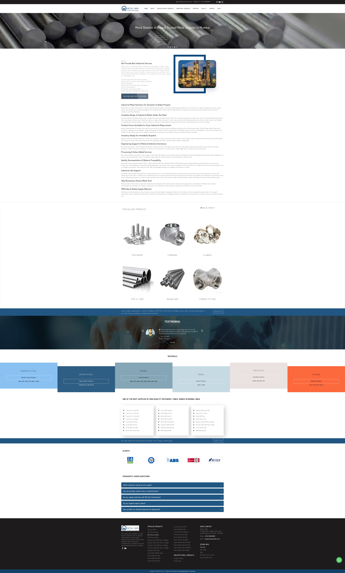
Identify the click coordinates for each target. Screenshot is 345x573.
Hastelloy (258, 370)
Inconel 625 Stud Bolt (180, 527)
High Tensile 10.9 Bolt (176, 329)
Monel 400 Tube (200, 416)
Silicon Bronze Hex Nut (180, 537)
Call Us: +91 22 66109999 (203, 1)
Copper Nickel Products (86, 381)
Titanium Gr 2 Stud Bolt (132, 416)
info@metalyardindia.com (185, 1)
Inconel (144, 371)
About (152, 8)
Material (196, 8)
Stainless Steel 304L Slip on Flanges (158, 542)
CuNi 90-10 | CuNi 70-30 (86, 385)
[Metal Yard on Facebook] (217, 2)
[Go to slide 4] (175, 47)
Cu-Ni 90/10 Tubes (201, 427)
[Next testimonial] (202, 336)
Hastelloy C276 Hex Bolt (167, 424)
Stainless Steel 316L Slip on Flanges (158, 548)
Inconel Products (144, 377)
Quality (204, 8)
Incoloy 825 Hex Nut (131, 424)
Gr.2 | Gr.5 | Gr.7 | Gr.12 (316, 385)
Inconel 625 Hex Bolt (154, 561)
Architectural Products (165, 8)
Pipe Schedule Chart (206, 557)
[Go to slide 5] (177, 47)
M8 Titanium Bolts (153, 537)
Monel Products (201, 381)
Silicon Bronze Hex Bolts (132, 430)
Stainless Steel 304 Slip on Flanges (158, 540)
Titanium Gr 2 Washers (132, 419)
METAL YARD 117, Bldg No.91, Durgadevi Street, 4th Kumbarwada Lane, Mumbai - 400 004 (211, 531)
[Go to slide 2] (170, 47)
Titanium (316, 374)
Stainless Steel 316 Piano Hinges (205, 422)
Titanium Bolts (152, 529)
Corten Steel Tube (201, 419)
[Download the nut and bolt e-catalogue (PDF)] (222, 2)
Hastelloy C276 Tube (154, 550)
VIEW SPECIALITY (161, 37)
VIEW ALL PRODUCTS (208, 208)
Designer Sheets (178, 558)
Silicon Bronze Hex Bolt (181, 534)
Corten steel (177, 561)
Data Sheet (203, 550)
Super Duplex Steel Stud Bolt (182, 547)
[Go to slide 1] (168, 47)
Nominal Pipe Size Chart (207, 555)
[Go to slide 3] (172, 47)
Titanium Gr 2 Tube (201, 413)
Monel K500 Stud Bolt (154, 558)
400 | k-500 (201, 385)
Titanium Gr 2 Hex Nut (132, 413)
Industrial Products (183, 8)
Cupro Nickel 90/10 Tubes (155, 553)
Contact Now (218, 312)
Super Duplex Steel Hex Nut (182, 545)
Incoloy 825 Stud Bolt (132, 427)
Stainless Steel (29, 371)
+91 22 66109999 (210, 536)
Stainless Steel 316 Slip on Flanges (158, 545)
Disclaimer (192, 571)
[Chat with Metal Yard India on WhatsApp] (339, 560)
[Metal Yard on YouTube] (219, 2)
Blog (219, 8)
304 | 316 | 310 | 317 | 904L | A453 (29, 381)
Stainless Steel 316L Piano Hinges (205, 424)
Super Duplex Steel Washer (182, 550)
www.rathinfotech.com (183, 571)
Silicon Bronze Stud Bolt (181, 540)
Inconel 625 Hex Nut (180, 529)
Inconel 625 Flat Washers (181, 532)
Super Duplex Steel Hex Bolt (182, 542)
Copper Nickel (86, 374)
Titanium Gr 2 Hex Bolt (132, 410)
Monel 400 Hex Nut (166, 416)
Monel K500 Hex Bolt (154, 555)
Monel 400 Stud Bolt (166, 419)
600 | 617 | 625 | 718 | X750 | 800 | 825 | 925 (143, 381)
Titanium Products (316, 381)
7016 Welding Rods (166, 430)
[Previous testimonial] (143, 336)
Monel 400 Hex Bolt (166, 413)
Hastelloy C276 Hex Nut (167, 427)
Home (146, 8)
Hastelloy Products (258, 377)
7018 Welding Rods (201, 430)
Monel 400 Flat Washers (167, 422)
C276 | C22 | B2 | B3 (259, 381)
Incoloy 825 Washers (166, 410)
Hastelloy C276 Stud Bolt (203, 410)
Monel (201, 374)
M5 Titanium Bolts (153, 532)
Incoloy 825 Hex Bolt (131, 422)
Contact (212, 8)
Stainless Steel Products (28, 377)
